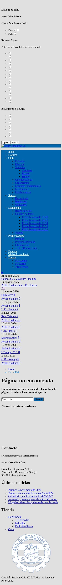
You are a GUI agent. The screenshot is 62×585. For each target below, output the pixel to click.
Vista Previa (21, 266)
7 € (3, 288)
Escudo (26, 173)
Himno (26, 176)
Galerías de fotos (24, 213)
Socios (12, 195)
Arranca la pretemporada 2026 (24, 489)
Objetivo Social (23, 179)
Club (11, 157)
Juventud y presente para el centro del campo (32, 499)
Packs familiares (24, 526)
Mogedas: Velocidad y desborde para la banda (33, 502)
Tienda (12, 257)
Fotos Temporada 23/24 (35, 223)
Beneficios (21, 201)
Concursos (21, 204)
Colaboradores (23, 192)
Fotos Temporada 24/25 (35, 220)
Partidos (19, 238)
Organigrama (22, 182)
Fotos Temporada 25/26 (35, 217)
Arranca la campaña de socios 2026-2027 (30, 493)
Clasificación (22, 245)
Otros (11, 529)
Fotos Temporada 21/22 (35, 229)
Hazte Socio (21, 198)
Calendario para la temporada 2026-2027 (30, 496)
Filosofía (20, 161)
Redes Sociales (23, 210)
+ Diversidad (22, 520)
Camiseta (27, 170)
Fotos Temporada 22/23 (35, 226)
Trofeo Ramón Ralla (26, 248)
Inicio (11, 151)
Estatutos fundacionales (28, 185)
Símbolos (20, 167)
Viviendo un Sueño (18, 254)
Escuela (12, 251)
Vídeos (19, 232)
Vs (18, 278)
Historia (19, 164)
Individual (20, 523)
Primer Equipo (16, 235)
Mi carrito (20, 263)
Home (11, 369)
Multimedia (14, 207)
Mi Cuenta (21, 260)
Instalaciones (22, 189)
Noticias (12, 154)
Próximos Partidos (25, 241)
